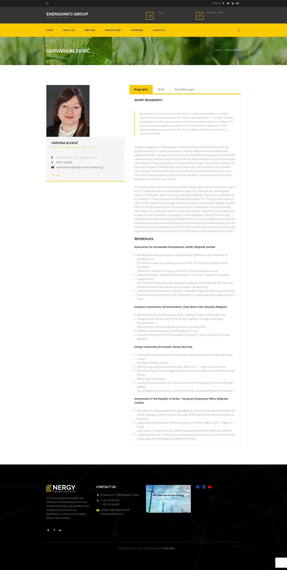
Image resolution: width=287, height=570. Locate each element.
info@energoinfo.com (112, 513)
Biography (141, 89)
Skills (161, 89)
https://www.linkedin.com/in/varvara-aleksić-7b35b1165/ (58, 175)
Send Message (184, 89)
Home (49, 30)
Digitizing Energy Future (57, 17)
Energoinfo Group (67, 14)
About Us (69, 30)
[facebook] (223, 3)
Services (90, 30)
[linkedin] (233, 3)
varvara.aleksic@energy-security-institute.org (79, 167)
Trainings (137, 30)
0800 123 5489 (64, 162)
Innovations (113, 30)
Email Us (161, 12)
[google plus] (238, 3)
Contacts (159, 30)
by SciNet (170, 548)
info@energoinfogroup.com (115, 509)
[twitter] (228, 3)
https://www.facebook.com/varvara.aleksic (53, 175)
